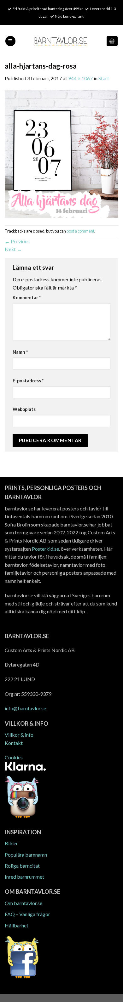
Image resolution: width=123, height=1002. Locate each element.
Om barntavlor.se (23, 903)
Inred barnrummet (24, 877)
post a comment (80, 231)
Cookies (14, 757)
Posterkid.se (45, 549)
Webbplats (24, 409)
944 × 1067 (80, 78)
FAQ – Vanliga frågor (27, 914)
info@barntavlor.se (25, 708)
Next (13, 249)
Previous (17, 241)
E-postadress (28, 380)
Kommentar (27, 297)
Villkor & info (19, 735)
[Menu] (10, 41)
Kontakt (14, 743)
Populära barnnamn (26, 855)
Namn (20, 352)
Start (103, 78)
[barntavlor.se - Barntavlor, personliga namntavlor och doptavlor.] (60, 41)
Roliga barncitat (22, 866)
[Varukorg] (112, 41)
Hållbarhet (16, 925)
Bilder (11, 843)
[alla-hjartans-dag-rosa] (61, 153)
